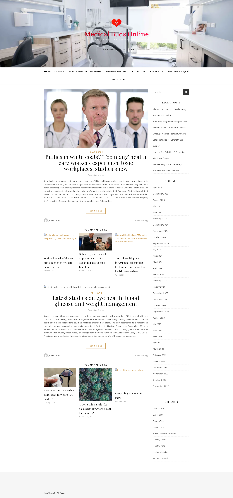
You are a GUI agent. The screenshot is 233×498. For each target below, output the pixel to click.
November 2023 (160, 299)
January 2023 (159, 361)
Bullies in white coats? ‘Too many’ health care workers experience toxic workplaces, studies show (95, 162)
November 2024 (160, 231)
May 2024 (157, 262)
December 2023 (160, 293)
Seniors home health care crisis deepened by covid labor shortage (58, 263)
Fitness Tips (158, 421)
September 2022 (161, 386)
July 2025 (157, 206)
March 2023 (158, 348)
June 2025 (157, 212)
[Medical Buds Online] (116, 31)
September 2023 (161, 311)
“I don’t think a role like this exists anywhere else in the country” (95, 409)
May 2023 (157, 336)
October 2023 (159, 305)
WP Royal (60, 493)
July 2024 (157, 249)
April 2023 (157, 342)
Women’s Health (116, 71)
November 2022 (160, 373)
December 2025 (160, 193)
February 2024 (160, 280)
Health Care (96, 152)
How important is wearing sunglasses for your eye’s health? (59, 395)
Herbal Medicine (54, 71)
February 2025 (160, 218)
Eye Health (156, 71)
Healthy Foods (177, 71)
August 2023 (159, 317)
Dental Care (138, 71)
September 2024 (161, 243)
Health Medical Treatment (85, 71)
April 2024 (157, 268)
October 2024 (159, 237)
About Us (116, 79)
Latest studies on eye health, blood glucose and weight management (95, 300)
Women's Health (160, 458)
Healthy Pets (159, 445)
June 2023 (157, 330)
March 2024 (158, 274)
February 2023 (160, 355)
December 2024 (160, 224)
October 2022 (159, 379)
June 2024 (157, 255)
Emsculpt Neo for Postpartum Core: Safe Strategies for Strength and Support (169, 139)
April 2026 (157, 187)
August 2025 (159, 200)
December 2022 (160, 367)
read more (96, 211)
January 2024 (159, 286)
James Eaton (54, 220)
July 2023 (157, 324)
